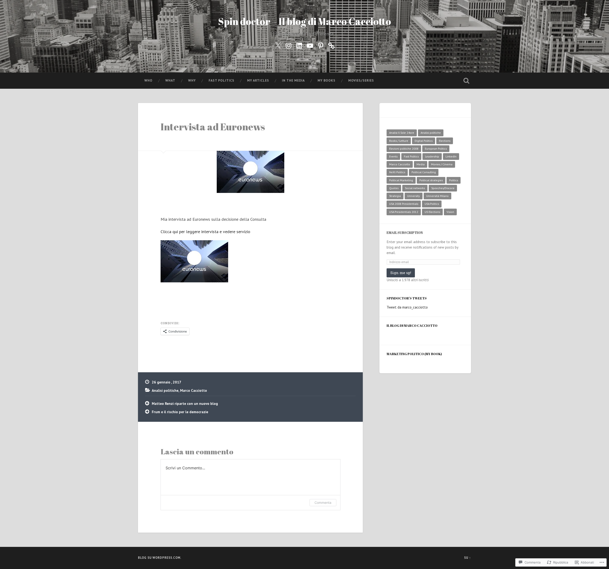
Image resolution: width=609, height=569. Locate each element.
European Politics (436, 148)
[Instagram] (288, 45)
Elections (444, 140)
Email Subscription (405, 232)
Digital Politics (423, 140)
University (413, 196)
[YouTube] (310, 45)
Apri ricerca (466, 81)
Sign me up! (400, 272)
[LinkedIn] (299, 45)
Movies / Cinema (441, 164)
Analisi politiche (165, 390)
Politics (453, 180)
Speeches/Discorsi (442, 188)
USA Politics (432, 204)
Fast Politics (221, 80)
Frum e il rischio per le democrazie (180, 411)
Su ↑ (467, 558)
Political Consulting (424, 172)
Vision (450, 212)
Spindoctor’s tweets (407, 298)
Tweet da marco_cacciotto (407, 307)
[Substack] (331, 45)
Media (421, 164)
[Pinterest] (320, 45)
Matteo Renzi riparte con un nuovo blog (185, 403)
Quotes (393, 188)
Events (393, 156)
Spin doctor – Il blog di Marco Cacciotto (304, 21)
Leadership (432, 156)
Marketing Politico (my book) (414, 354)
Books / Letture (398, 140)
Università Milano (437, 196)
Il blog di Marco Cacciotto (412, 325)
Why (192, 80)
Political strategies (431, 180)
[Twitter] (278, 45)
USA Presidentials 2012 (403, 212)
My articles (258, 80)
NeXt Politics (397, 172)
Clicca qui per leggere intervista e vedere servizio (205, 231)
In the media (293, 80)
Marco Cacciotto (193, 390)
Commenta (322, 502)
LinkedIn (451, 156)
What (170, 80)
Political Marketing (401, 180)
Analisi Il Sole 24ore (401, 132)
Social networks (415, 188)
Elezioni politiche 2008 (403, 148)
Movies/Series (361, 80)
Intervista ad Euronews (213, 126)
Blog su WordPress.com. (159, 558)
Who (148, 80)
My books (326, 80)
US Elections (432, 212)
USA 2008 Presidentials (403, 204)
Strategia (395, 196)
